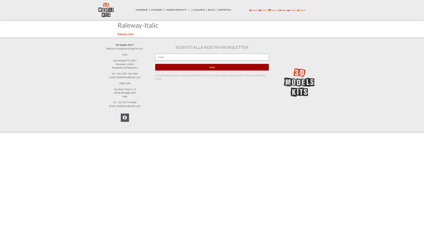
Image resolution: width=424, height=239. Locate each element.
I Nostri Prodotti (176, 10)
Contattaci (224, 10)
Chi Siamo (156, 10)
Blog (211, 10)
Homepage (142, 10)
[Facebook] (125, 118)
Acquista (199, 10)
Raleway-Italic (126, 33)
